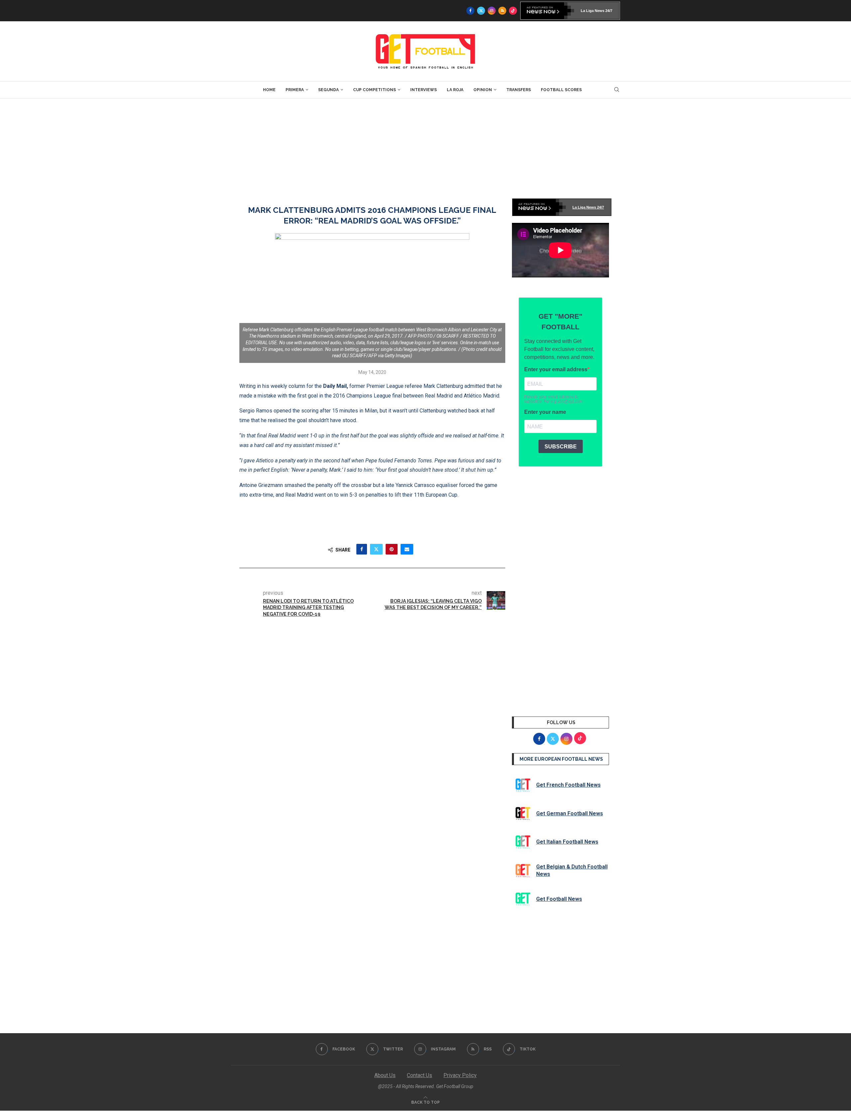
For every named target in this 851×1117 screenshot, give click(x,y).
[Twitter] (481, 11)
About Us (385, 1075)
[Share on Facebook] (361, 549)
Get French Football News (568, 785)
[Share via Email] (407, 549)
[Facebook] (470, 11)
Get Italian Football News (567, 842)
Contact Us (419, 1075)
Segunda (328, 89)
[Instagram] (492, 11)
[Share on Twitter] (376, 549)
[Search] (616, 89)
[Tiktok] (513, 11)
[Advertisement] (425, 148)
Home (269, 89)
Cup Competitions (374, 89)
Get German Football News (569, 813)
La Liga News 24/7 (596, 11)
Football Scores (561, 89)
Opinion (482, 89)
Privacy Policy (460, 1075)
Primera (295, 89)
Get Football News (559, 899)
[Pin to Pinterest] (392, 549)
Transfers (518, 89)
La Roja (455, 89)
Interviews (423, 89)
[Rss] (502, 11)
